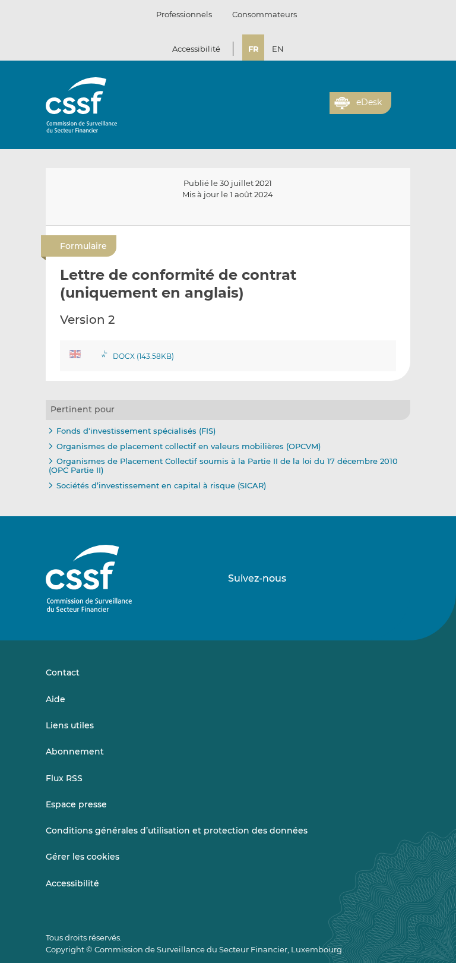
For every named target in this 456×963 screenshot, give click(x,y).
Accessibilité (196, 48)
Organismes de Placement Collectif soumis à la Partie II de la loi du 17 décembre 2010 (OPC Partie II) (223, 465)
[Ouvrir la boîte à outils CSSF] (316, 110)
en (278, 48)
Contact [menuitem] (63, 672)
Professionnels (184, 14)
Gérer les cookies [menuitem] (82, 856)
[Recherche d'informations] (302, 110)
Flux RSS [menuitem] (64, 778)
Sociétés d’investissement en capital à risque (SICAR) (161, 485)
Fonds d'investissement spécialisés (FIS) (136, 430)
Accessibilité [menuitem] (72, 883)
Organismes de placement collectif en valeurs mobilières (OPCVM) (188, 446)
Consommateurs (264, 14)
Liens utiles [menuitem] (70, 725)
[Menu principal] (400, 100)
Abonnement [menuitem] (75, 751)
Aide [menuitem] (55, 699)
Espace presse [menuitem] (76, 804)
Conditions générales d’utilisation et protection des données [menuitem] (177, 830)
